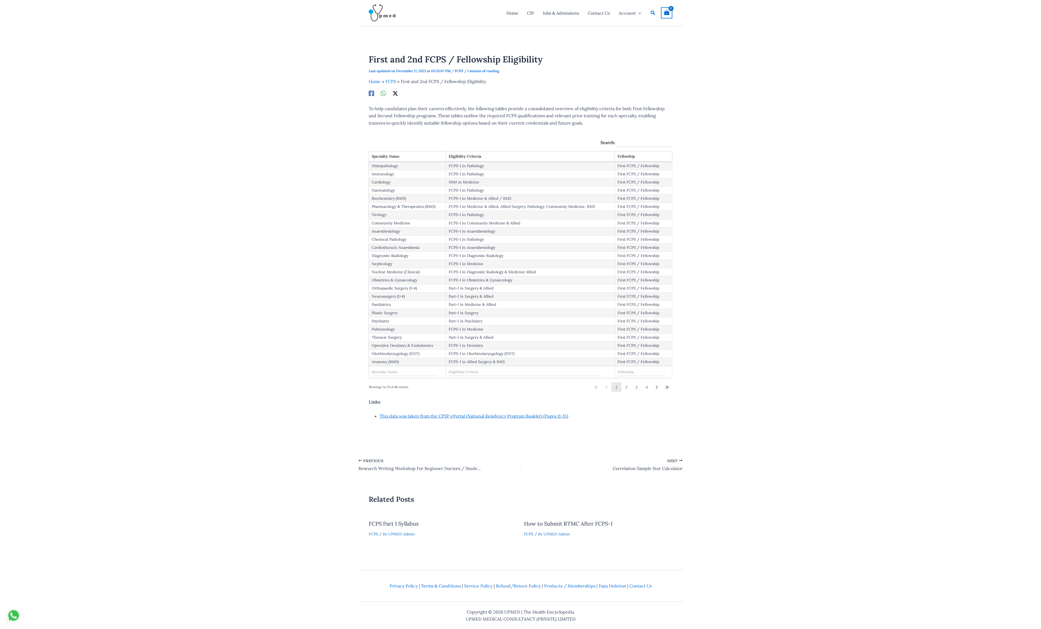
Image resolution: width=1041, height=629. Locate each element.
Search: (608, 142)
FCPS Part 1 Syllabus (394, 523)
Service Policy (478, 586)
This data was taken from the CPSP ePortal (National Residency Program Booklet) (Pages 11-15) (474, 416)
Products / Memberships (569, 586)
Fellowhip (626, 156)
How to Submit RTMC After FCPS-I (568, 523)
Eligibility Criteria (465, 156)
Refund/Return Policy (518, 586)
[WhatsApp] (383, 93)
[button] (638, 13)
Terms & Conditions (441, 586)
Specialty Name (386, 156)
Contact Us (640, 586)
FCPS (459, 71)
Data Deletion (612, 586)
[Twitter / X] (395, 93)
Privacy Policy (404, 586)
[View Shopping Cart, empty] (666, 12)
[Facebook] (371, 93)
